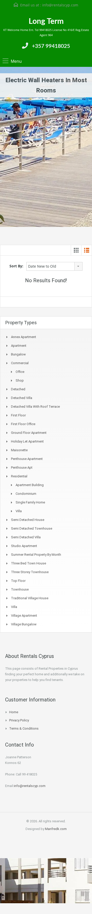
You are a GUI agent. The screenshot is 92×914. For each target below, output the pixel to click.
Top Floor (18, 581)
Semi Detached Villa (26, 537)
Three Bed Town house (28, 563)
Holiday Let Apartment (27, 441)
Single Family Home (30, 502)
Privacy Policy (19, 720)
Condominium (26, 494)
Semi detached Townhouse (31, 528)
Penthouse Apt (21, 467)
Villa (19, 511)
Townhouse (20, 589)
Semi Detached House (27, 520)
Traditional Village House (29, 598)
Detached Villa (21, 398)
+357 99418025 (51, 46)
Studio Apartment (24, 546)
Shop (20, 380)
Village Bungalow (24, 624)
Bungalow (18, 354)
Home (13, 712)
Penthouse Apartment (27, 459)
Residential (19, 476)
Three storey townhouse (30, 572)
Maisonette (19, 450)
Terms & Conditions (24, 728)
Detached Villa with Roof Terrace (35, 406)
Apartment (18, 346)
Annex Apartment (23, 337)
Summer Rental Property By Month (36, 554)
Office (20, 372)
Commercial (20, 363)
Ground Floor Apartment (29, 433)
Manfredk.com (56, 829)
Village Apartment (24, 615)
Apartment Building (30, 485)
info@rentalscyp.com (60, 5)
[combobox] (54, 266)
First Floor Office (23, 424)
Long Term (46, 21)
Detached (18, 389)
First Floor (18, 415)
